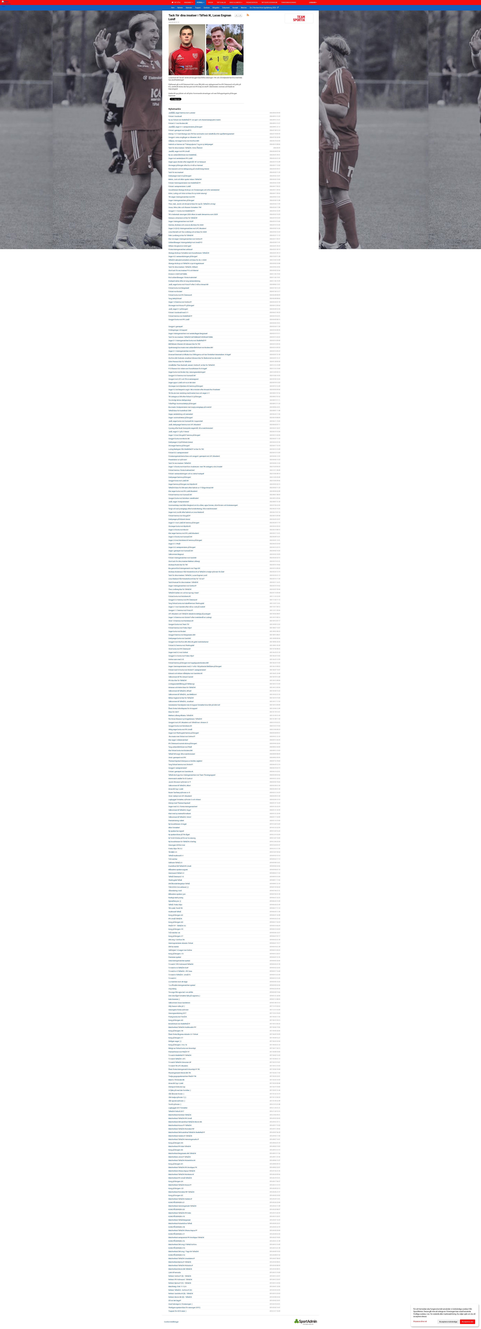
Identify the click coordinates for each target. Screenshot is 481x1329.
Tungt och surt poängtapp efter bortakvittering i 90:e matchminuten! (192, 509)
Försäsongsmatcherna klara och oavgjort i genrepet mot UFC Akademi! (194, 456)
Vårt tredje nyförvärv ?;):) (177, 1097)
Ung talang (172, 989)
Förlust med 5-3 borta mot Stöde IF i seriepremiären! (187, 670)
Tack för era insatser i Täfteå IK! (179, 463)
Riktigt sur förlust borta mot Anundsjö (182, 1048)
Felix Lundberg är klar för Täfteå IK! (180, 235)
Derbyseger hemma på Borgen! (179, 477)
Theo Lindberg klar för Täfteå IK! (180, 589)
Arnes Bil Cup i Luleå (175, 789)
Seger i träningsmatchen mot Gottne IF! (182, 586)
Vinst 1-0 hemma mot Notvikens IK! (181, 621)
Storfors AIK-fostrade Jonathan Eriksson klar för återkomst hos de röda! (194, 358)
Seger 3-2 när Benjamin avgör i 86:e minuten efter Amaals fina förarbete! (194, 390)
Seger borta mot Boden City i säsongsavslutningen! (186, 372)
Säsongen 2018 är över (176, 845)
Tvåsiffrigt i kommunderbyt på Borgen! (182, 404)
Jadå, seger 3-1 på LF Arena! (178, 432)
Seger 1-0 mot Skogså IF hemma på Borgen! (184, 435)
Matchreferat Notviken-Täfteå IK (179, 1115)
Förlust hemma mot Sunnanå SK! (180, 495)
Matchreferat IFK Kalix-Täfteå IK (179, 1146)
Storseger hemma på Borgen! (179, 446)
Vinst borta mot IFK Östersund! (179, 649)
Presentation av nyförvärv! (177, 460)
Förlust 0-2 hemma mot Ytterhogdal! (181, 645)
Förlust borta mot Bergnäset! (179, 288)
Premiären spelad (174, 957)
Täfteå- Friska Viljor (175, 905)
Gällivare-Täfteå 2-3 (175, 863)
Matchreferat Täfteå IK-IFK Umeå (180, 1118)
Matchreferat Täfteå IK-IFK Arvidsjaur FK (182, 1167)
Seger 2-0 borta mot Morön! (178, 530)
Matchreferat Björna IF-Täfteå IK (179, 1262)
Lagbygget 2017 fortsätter (177, 1108)
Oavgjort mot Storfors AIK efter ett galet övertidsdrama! (188, 642)
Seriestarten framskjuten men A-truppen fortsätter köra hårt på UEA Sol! (194, 705)
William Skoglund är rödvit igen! (179, 246)
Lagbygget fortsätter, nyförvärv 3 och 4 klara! (184, 799)
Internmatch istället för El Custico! (180, 778)
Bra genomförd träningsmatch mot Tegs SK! (184, 568)
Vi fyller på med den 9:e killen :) (179, 1090)
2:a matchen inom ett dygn (178, 982)
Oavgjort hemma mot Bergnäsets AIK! (182, 635)
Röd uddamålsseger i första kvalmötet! (182, 277)
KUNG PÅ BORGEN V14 (176, 1255)
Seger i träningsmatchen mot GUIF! (181, 221)
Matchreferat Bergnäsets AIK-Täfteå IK (182, 1153)
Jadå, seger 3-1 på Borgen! (178, 309)
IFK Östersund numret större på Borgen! (182, 743)
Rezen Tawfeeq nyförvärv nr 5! (179, 792)
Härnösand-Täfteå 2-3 (176, 873)
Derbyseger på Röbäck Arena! (179, 519)
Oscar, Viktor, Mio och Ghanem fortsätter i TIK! (184, 207)
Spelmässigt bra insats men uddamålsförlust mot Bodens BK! (190, 347)
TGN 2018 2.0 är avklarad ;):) (178, 887)
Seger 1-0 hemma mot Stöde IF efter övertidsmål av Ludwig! (190, 617)
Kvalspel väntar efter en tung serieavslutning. (184, 281)
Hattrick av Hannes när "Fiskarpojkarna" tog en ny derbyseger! (190, 144)
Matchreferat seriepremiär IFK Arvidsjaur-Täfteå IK (186, 1237)
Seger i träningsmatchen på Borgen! (181, 200)
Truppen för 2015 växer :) (177, 1311)
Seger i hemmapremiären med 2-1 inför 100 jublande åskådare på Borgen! (195, 666)
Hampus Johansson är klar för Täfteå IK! (182, 218)
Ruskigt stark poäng (175, 898)
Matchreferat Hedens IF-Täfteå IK (180, 1136)
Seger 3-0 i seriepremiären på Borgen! (182, 547)
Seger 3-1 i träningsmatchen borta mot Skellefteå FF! (187, 340)
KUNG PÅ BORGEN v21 (176, 1202)
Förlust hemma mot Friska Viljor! (180, 628)
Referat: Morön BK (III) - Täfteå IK (180, 1297)
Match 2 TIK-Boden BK (176, 1080)
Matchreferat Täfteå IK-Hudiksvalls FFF (182, 1027)
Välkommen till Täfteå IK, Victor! (179, 817)
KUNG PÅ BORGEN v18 (176, 1227)
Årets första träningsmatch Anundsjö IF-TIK (184, 1069)
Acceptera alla (467, 1322)
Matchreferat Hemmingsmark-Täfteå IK (182, 1206)
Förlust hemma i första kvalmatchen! (181, 470)
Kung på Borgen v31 (175, 1164)
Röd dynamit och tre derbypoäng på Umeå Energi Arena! (188, 169)
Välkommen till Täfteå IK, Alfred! (179, 691)
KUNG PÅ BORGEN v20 (176, 1209)
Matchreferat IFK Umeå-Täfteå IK (180, 1178)
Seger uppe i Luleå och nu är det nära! (182, 383)
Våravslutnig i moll (175, 891)
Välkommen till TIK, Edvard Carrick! (180, 677)
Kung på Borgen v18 (175, 1031)
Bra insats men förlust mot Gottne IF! (181, 736)
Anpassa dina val (420, 1321)
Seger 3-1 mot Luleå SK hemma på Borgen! (183, 523)
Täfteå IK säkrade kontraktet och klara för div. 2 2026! (187, 260)
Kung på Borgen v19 (175, 929)
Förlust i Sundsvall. (175, 116)
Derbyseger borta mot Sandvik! (179, 638)
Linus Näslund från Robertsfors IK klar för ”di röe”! (186, 579)
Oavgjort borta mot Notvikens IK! (180, 726)
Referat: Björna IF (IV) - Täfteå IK (179, 1283)
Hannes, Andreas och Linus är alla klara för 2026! (186, 225)
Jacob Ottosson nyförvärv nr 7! (179, 782)
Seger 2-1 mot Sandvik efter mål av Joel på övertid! (186, 607)
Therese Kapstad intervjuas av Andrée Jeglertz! (185, 761)
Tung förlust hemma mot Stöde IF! (180, 764)
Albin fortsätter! (174, 827)
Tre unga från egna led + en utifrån (180, 992)
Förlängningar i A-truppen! (177, 330)
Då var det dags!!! (174, 1300)
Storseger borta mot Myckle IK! (179, 526)
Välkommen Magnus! (176, 554)
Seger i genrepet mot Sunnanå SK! (180, 551)
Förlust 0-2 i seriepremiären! (178, 453)
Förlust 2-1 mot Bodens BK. (178, 123)
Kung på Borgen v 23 (175, 1188)
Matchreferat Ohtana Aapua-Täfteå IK (181, 1171)
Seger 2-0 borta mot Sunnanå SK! (180, 537)
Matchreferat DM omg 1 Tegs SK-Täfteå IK (183, 1251)
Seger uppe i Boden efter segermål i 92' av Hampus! (187, 162)
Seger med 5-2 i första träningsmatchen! (182, 806)
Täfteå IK (176, 2)
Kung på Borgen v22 (175, 915)
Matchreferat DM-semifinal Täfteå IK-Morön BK (185, 1122)
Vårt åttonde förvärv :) (176, 1094)
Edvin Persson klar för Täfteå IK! (180, 362)
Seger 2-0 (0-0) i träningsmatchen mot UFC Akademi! (187, 228)
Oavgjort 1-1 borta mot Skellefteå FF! (181, 211)
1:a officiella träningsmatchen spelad (181, 985)
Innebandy (188, 2)
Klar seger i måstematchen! (178, 740)
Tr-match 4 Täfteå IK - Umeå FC (179, 975)
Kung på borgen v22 (175, 1195)
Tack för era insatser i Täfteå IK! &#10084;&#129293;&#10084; (190, 337)
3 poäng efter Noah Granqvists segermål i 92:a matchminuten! (190, 428)
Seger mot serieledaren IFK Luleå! (180, 158)
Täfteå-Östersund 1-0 (176, 877)
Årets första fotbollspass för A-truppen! (182, 708)
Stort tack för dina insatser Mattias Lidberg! (184, 561)
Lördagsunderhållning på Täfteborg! (181, 684)
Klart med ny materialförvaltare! (179, 813)
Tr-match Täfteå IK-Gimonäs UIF (179, 1062)
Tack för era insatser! (176, 172)
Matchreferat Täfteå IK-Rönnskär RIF (181, 1129)
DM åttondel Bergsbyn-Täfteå (179, 884)
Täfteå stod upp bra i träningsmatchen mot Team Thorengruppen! (191, 775)
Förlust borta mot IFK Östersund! (180, 295)
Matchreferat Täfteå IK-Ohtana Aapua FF (182, 1230)
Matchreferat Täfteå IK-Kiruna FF (180, 1185)
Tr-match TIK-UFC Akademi (178, 1066)
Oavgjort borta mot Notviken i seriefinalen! (183, 498)
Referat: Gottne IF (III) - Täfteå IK (179, 1276)
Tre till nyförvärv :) (174, 1104)
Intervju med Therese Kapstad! (179, 803)
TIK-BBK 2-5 (172, 852)
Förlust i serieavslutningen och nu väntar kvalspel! (186, 474)
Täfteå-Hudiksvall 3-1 (176, 856)
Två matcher (172, 859)
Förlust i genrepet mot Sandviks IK (180, 771)
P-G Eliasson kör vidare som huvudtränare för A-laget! (187, 369)
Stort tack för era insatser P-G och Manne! (183, 270)
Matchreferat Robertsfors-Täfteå (180, 1223)
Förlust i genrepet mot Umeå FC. (180, 130)
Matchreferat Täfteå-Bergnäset (179, 1220)
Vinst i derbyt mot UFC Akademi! (180, 796)
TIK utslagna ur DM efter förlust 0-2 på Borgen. (185, 397)
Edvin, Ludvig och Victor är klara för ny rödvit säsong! (187, 193)
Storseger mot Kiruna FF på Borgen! (181, 305)
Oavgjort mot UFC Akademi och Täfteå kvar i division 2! (188, 722)
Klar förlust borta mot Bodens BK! (180, 750)
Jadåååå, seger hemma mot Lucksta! (181, 113)
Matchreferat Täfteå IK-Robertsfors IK (181, 1160)
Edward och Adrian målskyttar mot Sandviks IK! (185, 673)
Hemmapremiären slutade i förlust (180, 943)
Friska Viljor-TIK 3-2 (175, 849)
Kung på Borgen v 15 (175, 954)
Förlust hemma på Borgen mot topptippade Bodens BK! (188, 663)
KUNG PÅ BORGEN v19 (176, 1216)
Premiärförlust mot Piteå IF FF (179, 1052)
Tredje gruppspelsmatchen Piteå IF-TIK (182, 1076)
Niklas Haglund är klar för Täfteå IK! (181, 698)
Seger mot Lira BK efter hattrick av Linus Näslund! (186, 512)
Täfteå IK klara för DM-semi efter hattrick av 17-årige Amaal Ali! (190, 488)
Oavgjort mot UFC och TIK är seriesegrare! (183, 379)
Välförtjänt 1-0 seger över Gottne (180, 950)
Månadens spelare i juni (177, 894)
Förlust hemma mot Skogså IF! (179, 516)
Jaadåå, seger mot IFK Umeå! (179, 151)
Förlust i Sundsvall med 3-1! (178, 312)
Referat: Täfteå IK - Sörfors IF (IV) (180, 1290)
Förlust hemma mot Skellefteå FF (180, 316)
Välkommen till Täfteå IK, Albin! (179, 785)
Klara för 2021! (173, 712)
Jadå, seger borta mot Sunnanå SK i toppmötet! (185, 421)
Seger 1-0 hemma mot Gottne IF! (180, 302)
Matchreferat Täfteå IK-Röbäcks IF (180, 1265)
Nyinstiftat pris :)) (174, 901)
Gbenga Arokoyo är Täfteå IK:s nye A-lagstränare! (186, 263)
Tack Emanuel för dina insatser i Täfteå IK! (183, 582)
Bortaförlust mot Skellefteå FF (179, 1024)
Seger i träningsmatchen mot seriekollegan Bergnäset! (188, 333)
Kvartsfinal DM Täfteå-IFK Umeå (179, 866)
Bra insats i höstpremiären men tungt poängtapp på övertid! (190, 407)
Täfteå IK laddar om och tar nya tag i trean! (183, 593)
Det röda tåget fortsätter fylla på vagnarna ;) (184, 996)
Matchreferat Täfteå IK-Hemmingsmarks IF (183, 1139)
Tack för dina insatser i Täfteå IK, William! (183, 267)
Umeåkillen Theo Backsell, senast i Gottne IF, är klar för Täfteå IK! (191, 365)
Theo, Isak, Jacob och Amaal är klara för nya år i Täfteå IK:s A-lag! (191, 204)
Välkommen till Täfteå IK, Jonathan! (181, 701)
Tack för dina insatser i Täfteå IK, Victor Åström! (185, 148)
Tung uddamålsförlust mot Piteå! (180, 747)
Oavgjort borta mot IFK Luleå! (178, 319)
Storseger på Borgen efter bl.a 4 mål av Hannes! (185, 165)
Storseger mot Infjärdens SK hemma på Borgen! (185, 386)
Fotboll (200, 2)
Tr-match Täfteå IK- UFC (176, 1059)
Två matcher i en (174, 933)
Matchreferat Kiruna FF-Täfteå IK (180, 1125)
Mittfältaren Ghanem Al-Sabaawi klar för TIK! (184, 344)
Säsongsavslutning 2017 (177, 1013)
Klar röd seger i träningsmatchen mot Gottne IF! (185, 239)
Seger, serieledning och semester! (180, 414)
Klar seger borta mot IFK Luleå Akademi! (182, 491)
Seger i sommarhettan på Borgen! (180, 418)
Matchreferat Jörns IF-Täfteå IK (179, 1157)
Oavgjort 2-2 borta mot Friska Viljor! (181, 656)
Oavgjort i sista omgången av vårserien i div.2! (184, 137)
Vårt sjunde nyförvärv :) (176, 1101)
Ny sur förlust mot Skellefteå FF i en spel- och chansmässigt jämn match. (194, 120)
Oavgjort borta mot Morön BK (179, 439)
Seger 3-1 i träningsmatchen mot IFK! (181, 351)
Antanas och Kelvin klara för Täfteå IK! (182, 687)
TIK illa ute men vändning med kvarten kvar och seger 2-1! (189, 393)
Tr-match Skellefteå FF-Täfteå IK (179, 1055)
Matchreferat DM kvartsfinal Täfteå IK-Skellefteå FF (186, 1132)
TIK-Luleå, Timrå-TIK (175, 908)
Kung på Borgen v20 (175, 922)
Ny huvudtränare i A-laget (177, 824)
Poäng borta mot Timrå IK (177, 1017)
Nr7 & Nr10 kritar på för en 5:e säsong (182, 838)
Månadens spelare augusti (178, 870)
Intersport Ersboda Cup (176, 1087)
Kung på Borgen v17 (175, 936)
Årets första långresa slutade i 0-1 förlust (183, 1034)
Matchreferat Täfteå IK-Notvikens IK (181, 1174)
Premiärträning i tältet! (176, 820)
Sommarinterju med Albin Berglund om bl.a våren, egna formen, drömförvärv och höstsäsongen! (203, 505)
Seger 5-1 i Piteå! (174, 544)
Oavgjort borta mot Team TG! (178, 624)
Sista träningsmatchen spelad (179, 961)
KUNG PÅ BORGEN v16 (176, 1241)
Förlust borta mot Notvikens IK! (179, 596)
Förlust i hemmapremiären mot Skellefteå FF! (184, 183)
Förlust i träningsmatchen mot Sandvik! (182, 558)
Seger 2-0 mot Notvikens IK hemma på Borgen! (185, 540)
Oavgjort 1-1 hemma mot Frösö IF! (180, 610)
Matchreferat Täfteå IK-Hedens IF (180, 1199)
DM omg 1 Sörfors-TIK (176, 940)
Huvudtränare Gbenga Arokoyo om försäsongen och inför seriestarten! (194, 190)
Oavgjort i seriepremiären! (177, 768)
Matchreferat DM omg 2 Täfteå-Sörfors (182, 1244)
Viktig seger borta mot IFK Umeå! (180, 729)
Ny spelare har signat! (176, 831)
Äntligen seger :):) (174, 1041)
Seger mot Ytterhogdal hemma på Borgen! (183, 733)
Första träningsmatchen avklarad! (180, 249)
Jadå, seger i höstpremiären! (178, 502)
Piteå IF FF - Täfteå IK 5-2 (177, 926)
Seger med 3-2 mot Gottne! (178, 652)
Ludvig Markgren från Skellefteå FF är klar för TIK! (186, 449)
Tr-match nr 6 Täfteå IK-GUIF (178, 968)
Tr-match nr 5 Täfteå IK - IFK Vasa (180, 971)
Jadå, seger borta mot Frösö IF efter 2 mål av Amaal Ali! (188, 284)
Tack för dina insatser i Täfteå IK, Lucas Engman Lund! (188, 575)
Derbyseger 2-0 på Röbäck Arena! (180, 442)
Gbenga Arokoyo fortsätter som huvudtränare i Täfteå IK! (188, 253)
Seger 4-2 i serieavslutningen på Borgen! (182, 256)
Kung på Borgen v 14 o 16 (177, 1045)
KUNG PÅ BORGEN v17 (176, 1234)
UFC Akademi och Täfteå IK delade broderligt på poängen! (189, 614)
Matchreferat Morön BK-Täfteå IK (180, 1269)
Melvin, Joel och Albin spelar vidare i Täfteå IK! (185, 179)
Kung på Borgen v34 (175, 1143)
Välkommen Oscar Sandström (179, 1003)
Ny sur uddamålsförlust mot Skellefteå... (182, 155)
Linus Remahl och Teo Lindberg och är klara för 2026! (187, 232)
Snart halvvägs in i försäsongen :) (180, 1304)
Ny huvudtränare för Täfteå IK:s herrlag (182, 841)
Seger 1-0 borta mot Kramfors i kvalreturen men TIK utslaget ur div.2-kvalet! (195, 467)
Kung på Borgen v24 (175, 1181)
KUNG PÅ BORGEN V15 (176, 1248)
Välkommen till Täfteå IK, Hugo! (179, 810)
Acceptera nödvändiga (448, 1322)
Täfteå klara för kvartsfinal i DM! (179, 411)
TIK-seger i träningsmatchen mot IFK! (181, 197)
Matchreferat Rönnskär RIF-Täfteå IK (181, 1192)
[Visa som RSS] (248, 15)
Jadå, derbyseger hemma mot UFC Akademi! (184, 425)
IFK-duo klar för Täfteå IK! (177, 680)
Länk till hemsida (174, 1272)
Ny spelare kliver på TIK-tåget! (179, 834)
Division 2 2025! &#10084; (177, 274)
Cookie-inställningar (171, 1322)
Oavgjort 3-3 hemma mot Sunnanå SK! (182, 376)
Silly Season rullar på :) (176, 1006)
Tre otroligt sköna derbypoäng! (179, 400)
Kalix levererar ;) (174, 999)
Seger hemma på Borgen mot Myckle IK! (182, 484)
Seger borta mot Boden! (177, 631)
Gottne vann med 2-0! (176, 659)
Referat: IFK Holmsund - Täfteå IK (180, 1279)
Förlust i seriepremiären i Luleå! (179, 186)
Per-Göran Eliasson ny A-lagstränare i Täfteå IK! (185, 719)
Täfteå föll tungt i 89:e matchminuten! (181, 754)
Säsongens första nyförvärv (178, 1010)
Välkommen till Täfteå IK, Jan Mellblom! (182, 694)
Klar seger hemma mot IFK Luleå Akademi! (183, 533)
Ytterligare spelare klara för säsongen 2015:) (184, 1307)
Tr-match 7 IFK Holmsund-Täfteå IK (180, 964)
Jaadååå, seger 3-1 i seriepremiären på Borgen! (185, 127)
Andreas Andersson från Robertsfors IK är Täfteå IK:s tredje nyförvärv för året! (196, 572)
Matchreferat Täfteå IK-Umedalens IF (181, 1258)
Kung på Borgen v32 (175, 1150)
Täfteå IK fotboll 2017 (176, 1111)
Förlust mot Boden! (175, 291)
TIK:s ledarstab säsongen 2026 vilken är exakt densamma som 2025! (193, 214)
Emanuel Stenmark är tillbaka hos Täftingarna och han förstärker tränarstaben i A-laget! (199, 354)
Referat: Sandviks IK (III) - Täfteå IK (180, 1293)
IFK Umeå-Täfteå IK (175, 919)
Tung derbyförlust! (175, 298)
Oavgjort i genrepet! (175, 326)
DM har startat (173, 947)
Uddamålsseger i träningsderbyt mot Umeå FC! (185, 242)
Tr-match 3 (172, 978)
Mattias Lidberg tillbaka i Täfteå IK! (180, 715)
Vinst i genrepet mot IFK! (177, 757)
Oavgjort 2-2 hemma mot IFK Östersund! (182, 600)
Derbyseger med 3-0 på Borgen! (179, 176)
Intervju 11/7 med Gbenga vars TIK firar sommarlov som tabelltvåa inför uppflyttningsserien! (201, 134)
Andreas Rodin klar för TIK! (178, 565)
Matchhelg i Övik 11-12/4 (177, 1286)
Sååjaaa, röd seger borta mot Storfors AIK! (183, 141)
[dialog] (444, 1315)
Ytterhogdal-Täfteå (175, 880)
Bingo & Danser (235, 2)
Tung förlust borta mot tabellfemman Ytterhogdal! (186, 603)
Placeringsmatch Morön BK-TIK (179, 1073)
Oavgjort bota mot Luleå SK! (178, 481)
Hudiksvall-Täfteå (174, 912)
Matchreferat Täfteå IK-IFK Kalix (179, 1213)
